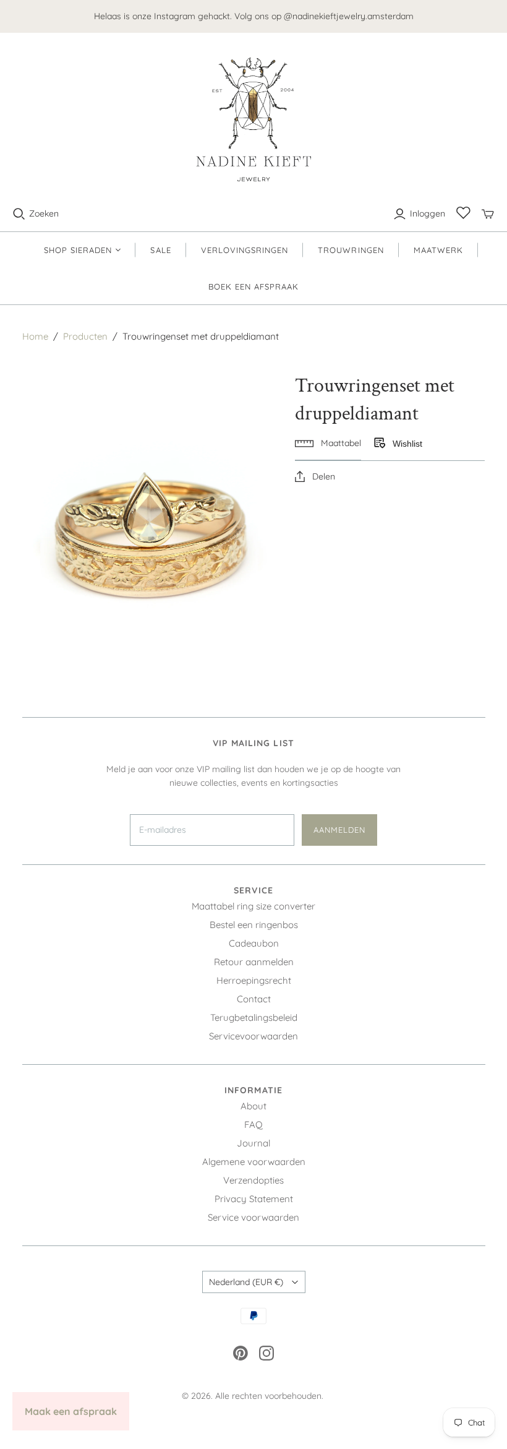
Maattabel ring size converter (253, 906)
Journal (253, 1143)
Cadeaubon (254, 943)
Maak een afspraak (71, 1411)
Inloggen (427, 213)
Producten (85, 336)
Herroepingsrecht (253, 980)
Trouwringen (350, 250)
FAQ (253, 1124)
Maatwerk (438, 250)
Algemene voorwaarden (253, 1161)
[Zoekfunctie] (19, 214)
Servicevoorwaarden (253, 1036)
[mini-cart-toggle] (488, 214)
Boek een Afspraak (253, 286)
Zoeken (44, 213)
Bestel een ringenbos (254, 925)
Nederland (246, 1282)
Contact (254, 999)
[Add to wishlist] (379, 444)
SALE (160, 250)
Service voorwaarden (253, 1217)
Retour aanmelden (254, 962)
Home (35, 336)
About (253, 1106)
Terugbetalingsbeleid (253, 1017)
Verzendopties (253, 1180)
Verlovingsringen (245, 250)
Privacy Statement (254, 1199)
